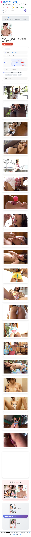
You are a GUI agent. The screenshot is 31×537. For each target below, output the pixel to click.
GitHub (19, 534)
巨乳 (9, 7)
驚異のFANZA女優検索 (9, 2)
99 (9, 4)
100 (4, 7)
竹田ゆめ (9, 17)
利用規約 (1, 536)
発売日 (23, 7)
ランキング (16, 7)
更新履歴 (15, 536)
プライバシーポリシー (8, 536)
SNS (4, 10)
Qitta (29, 532)
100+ (14, 4)
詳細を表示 (8, 78)
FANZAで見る (8, 44)
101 (19, 4)
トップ (4, 17)
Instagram (15, 534)
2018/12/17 (14, 52)
